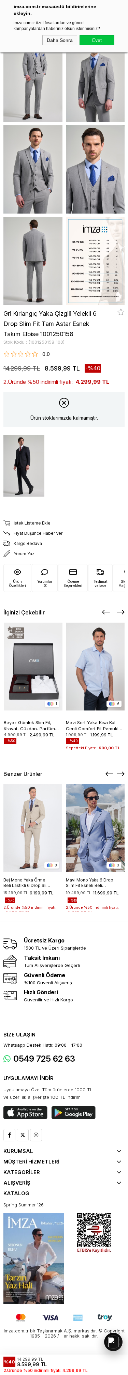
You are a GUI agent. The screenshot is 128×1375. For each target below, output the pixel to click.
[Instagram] (36, 1135)
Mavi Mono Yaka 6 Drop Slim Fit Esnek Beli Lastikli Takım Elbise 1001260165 (89, 882)
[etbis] (94, 1233)
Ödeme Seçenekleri (72, 583)
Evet (97, 40)
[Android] (74, 1112)
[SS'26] (33, 1258)
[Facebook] (9, 1135)
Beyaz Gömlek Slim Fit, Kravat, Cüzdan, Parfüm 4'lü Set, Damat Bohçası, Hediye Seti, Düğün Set (30, 725)
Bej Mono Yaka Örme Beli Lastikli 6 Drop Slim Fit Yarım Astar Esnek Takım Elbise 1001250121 (26, 882)
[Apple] (25, 1112)
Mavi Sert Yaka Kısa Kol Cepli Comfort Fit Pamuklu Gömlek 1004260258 (93, 725)
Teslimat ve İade (100, 583)
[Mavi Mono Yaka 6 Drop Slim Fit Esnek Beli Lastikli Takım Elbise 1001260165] (95, 828)
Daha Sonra (60, 40)
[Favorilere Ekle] (121, 312)
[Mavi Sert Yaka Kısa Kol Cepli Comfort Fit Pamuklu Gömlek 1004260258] (95, 666)
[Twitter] (23, 1135)
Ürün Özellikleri (17, 583)
